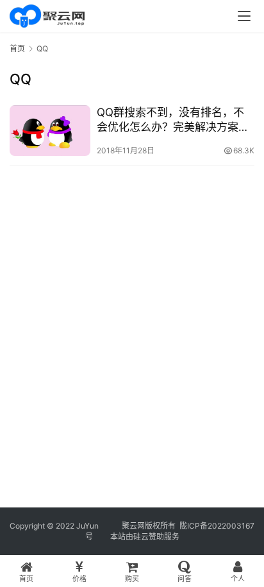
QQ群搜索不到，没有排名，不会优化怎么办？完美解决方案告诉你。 (173, 120)
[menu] (244, 16)
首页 (17, 48)
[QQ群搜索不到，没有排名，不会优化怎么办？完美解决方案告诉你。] (50, 130)
